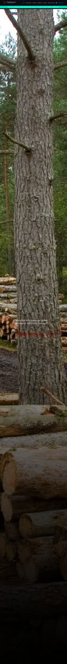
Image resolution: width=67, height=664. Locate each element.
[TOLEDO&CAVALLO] (9, 2)
